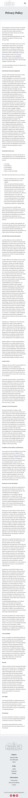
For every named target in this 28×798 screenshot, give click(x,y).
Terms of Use (16, 455)
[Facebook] (11, 795)
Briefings (14, 773)
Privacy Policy (14, 780)
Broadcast (14, 771)
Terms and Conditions (14, 782)
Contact (14, 784)
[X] (14, 795)
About (14, 762)
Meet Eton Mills (14, 757)
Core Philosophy (14, 759)
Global (14, 769)
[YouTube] (17, 795)
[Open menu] (24, 3)
